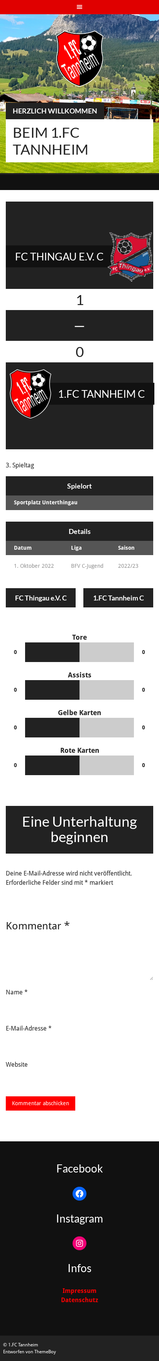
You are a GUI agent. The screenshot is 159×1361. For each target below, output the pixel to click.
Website (17, 1064)
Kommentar (38, 926)
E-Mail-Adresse (29, 1028)
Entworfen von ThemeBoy (29, 1351)
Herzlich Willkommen (55, 111)
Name (17, 992)
